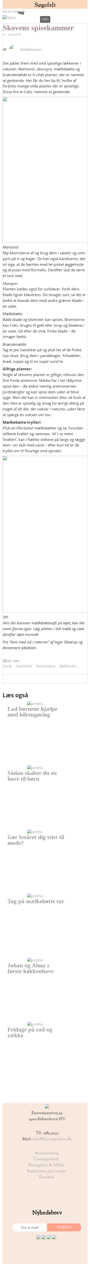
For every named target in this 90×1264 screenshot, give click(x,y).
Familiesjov (46, 665)
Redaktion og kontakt (46, 1171)
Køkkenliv (68, 665)
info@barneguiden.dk (52, 1139)
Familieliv (24, 665)
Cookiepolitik (46, 1159)
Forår (7, 665)
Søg (21, 13)
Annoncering (46, 1153)
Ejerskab (46, 1177)
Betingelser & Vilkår (46, 1165)
